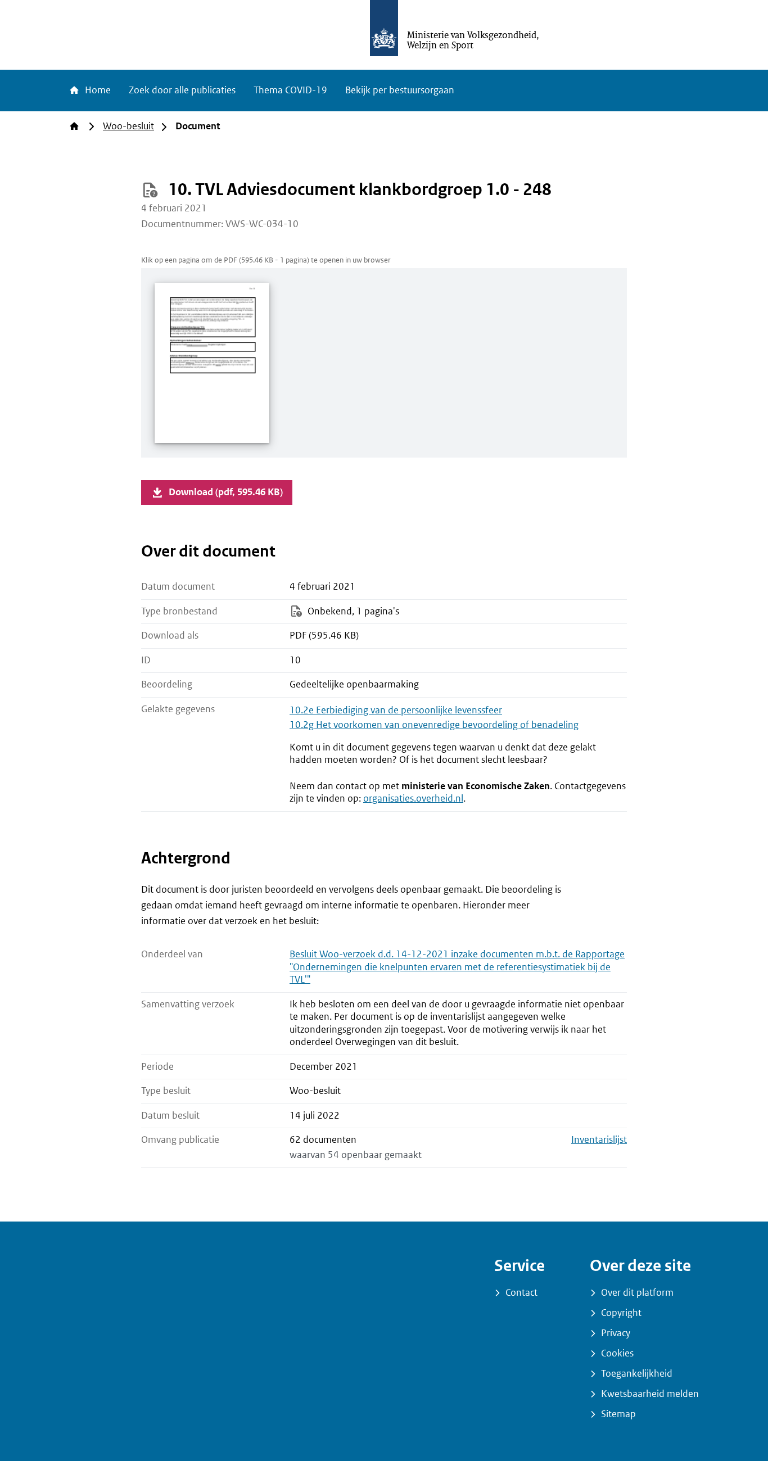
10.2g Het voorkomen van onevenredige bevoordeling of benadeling (434, 725)
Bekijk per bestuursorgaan (399, 90)
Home (97, 90)
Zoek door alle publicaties (182, 90)
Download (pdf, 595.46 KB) (226, 492)
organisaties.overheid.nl (413, 798)
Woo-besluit (128, 126)
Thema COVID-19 (290, 90)
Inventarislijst (599, 1140)
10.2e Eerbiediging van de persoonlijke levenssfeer (396, 710)
